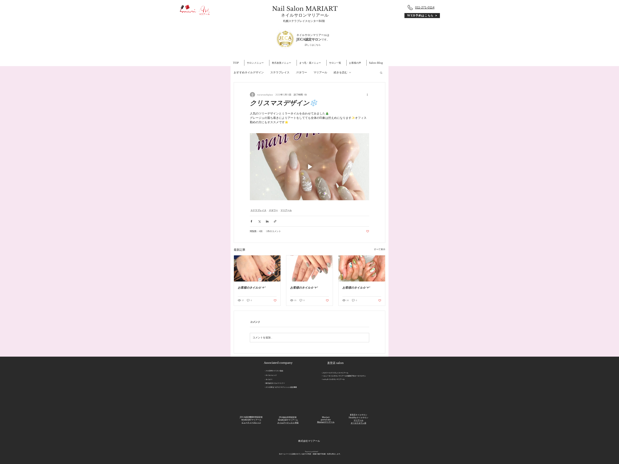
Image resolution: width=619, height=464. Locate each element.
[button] (381, 72)
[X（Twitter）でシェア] (259, 221)
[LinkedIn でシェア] (267, 221)
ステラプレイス (280, 72)
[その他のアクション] (367, 95)
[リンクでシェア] (275, 221)
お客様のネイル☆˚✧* (251, 288)
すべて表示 (379, 249)
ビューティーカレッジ (251, 422)
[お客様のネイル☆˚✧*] (257, 268)
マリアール (320, 72)
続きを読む (340, 72)
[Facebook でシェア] (251, 221)
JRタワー (301, 72)
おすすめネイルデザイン (249, 72)
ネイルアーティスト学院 (288, 422)
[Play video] (309, 166)
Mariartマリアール (325, 422)
